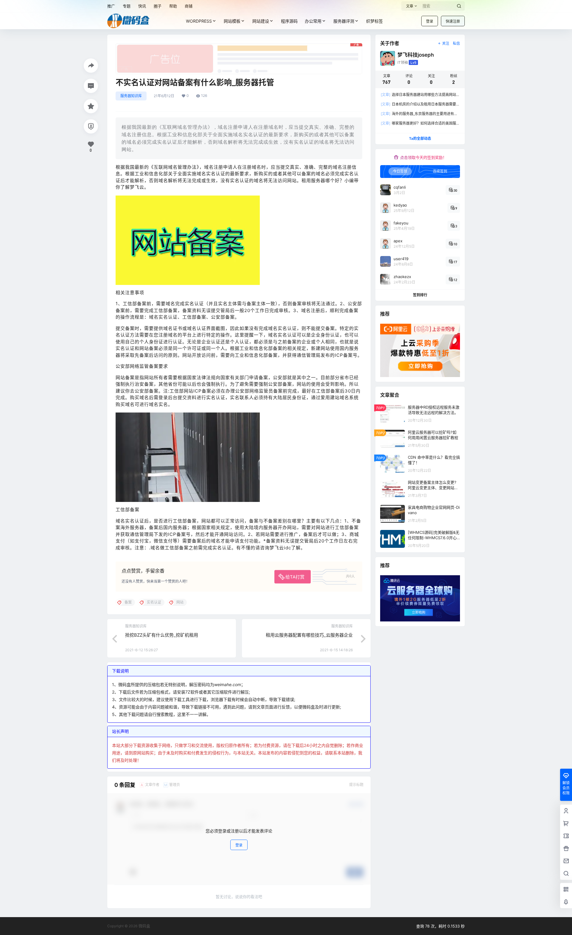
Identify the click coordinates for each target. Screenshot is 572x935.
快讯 (142, 6)
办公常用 (313, 21)
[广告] (239, 46)
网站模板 (232, 21)
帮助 (173, 6)
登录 (429, 21)
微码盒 (143, 925)
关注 (445, 43)
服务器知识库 (131, 96)
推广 (111, 6)
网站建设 (260, 21)
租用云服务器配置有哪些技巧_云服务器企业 (309, 635)
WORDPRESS (199, 21)
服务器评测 (343, 21)
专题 (126, 6)
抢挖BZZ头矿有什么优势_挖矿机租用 (161, 635)
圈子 (157, 6)
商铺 (188, 6)
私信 (456, 43)
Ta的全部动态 (420, 138)
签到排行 (420, 295)
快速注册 (453, 21)
